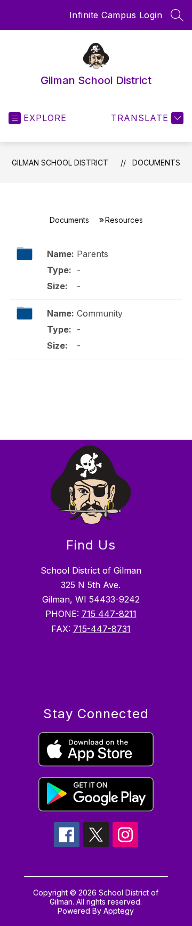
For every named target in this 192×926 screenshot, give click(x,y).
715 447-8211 (109, 613)
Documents (156, 162)
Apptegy (118, 910)
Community (100, 313)
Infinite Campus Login (116, 15)
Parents (92, 254)
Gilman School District (60, 162)
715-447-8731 (102, 628)
